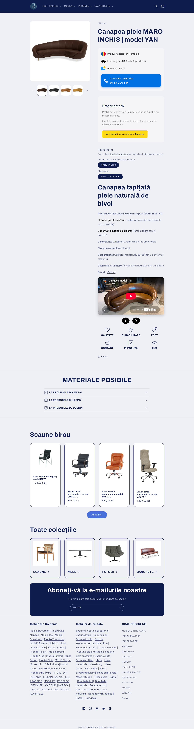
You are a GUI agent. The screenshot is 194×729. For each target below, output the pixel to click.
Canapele (91, 698)
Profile (125, 698)
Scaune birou (100, 643)
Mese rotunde (84, 677)
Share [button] (104, 357)
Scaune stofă (102, 656)
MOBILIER (49, 681)
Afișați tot (97, 515)
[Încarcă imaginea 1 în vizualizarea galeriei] (42, 90)
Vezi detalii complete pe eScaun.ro (125, 134)
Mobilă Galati (38, 647)
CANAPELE (37, 694)
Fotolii (79, 698)
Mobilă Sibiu (46, 660)
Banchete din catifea (100, 694)
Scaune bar (100, 635)
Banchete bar (98, 685)
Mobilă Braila (56, 652)
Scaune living (83, 635)
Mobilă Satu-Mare (41, 673)
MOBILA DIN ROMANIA (134, 631)
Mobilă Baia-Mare (49, 664)
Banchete (81, 689)
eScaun (111, 272)
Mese (99, 660)
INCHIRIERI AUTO (131, 672)
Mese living (96, 664)
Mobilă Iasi (47, 635)
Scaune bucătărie (97, 631)
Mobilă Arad (37, 656)
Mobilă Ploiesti (39, 652)
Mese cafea (91, 668)
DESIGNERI (37, 685)
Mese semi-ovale (106, 673)
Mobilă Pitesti (54, 656)
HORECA (63, 685)
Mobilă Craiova (57, 643)
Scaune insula (84, 639)
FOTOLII (108, 571)
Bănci (113, 677)
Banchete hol (85, 681)
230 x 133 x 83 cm (110, 177)
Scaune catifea (84, 660)
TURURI (126, 688)
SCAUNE (39, 571)
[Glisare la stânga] (33, 90)
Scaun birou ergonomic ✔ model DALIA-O (112, 494)
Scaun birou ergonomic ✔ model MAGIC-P (147, 494)
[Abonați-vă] (120, 607)
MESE (72, 571)
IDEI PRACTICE (129, 641)
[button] (51, 6)
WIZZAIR (126, 693)
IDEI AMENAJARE (53, 677)
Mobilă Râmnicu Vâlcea (52, 668)
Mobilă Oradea (55, 647)
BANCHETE (145, 571)
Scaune (80, 631)
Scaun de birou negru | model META (45, 477)
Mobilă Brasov (39, 643)
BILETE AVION (129, 677)
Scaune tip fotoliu (86, 647)
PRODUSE (63, 681)
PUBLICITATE (38, 689)
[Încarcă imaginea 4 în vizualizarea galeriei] (78, 90)
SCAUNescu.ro (92, 727)
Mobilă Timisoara (54, 639)
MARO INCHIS (108, 165)
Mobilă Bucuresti (39, 631)
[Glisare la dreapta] (87, 90)
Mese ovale (100, 677)
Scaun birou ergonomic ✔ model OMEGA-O (78, 494)
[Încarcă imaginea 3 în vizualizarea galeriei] (66, 90)
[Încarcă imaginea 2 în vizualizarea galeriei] (54, 90)
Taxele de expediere (119, 154)
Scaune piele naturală (90, 652)
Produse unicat (108, 647)
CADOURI (51, 685)
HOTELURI (127, 682)
